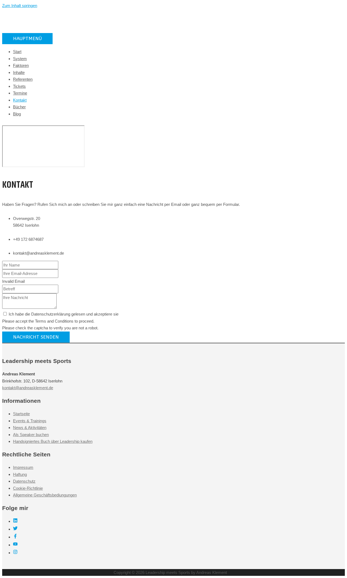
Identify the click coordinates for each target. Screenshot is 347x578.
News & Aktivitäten (29, 427)
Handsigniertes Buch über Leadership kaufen (52, 441)
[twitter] (15, 529)
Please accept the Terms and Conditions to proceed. (48, 321)
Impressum (23, 467)
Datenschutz (24, 481)
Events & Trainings (29, 420)
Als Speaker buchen (31, 434)
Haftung (20, 474)
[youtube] (15, 545)
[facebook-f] (15, 537)
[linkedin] (15, 521)
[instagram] (15, 552)
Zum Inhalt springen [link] (19, 5)
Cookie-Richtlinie (28, 488)
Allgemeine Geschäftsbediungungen (45, 495)
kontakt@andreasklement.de (27, 387)
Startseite (21, 413)
